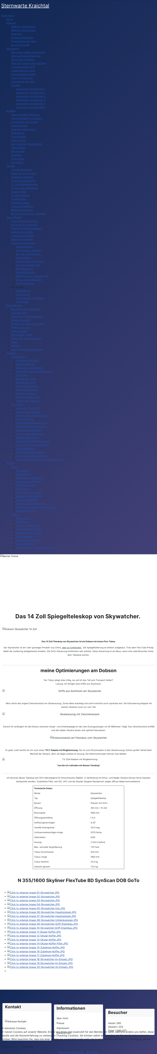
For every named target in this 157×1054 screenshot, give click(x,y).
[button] (17, 287)
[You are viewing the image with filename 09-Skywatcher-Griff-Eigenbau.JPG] (42, 923)
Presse (60, 1023)
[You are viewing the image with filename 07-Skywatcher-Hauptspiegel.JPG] (41, 915)
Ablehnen (28, 1046)
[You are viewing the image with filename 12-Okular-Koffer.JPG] (34, 935)
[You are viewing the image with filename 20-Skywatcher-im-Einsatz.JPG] (40, 966)
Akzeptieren (10, 1046)
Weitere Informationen (71, 1052)
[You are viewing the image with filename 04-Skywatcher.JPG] (33, 904)
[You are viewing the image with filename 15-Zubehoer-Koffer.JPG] (36, 947)
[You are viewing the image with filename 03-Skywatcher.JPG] (33, 900)
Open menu (7, 15)
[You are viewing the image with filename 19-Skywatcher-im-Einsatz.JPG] (40, 962)
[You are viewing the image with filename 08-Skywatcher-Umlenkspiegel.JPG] (42, 919)
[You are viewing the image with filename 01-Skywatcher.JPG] (33, 892)
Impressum (92, 1052)
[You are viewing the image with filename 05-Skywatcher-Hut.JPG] (36, 908)
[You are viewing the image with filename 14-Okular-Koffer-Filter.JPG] (37, 943)
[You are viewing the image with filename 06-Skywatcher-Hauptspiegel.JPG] (41, 912)
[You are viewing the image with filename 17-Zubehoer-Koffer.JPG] (36, 955)
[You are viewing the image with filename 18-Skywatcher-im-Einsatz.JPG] (40, 958)
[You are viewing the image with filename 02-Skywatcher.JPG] (33, 896)
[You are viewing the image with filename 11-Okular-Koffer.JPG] (34, 931)
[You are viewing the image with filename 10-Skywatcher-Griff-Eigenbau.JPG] (42, 927)
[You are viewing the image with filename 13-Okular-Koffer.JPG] (34, 939)
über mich (62, 1018)
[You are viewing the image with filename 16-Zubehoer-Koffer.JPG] (36, 951)
